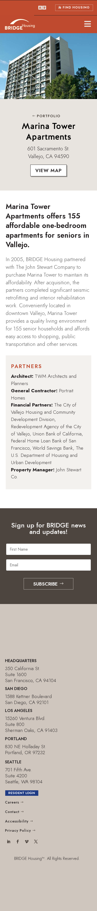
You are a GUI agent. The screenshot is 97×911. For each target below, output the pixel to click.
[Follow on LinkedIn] (8, 842)
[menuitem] (42, 7)
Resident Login (21, 793)
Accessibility (17, 821)
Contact (12, 811)
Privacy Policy (18, 830)
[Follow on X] (36, 842)
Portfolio (48, 115)
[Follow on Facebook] (17, 842)
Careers (12, 802)
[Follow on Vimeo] (26, 842)
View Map (48, 170)
